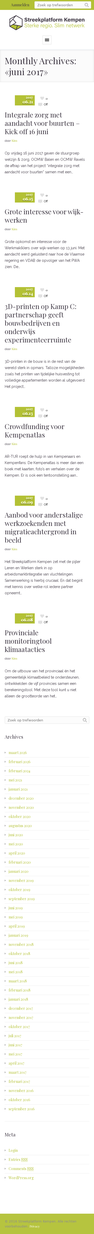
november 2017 (21, 1017)
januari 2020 (18, 871)
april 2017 (16, 1063)
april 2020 (17, 853)
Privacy (35, 1226)
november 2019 (21, 880)
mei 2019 (16, 917)
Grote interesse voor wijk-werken (44, 215)
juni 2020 (16, 834)
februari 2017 (19, 1081)
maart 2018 (18, 980)
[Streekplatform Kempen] (47, 22)
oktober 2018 (19, 953)
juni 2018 (16, 962)
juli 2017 (15, 1035)
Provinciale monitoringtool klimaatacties (28, 641)
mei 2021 (15, 780)
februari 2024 (19, 770)
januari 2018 (18, 999)
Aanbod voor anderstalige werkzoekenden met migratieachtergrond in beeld (44, 527)
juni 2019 (16, 907)
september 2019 (22, 898)
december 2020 (21, 798)
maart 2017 (17, 1072)
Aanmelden (20, 4)
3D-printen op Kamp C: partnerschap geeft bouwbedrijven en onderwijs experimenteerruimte (41, 323)
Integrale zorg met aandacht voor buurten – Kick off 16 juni (42, 123)
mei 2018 (16, 971)
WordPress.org (21, 1177)
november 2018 (21, 944)
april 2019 (17, 926)
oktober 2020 (20, 816)
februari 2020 (20, 862)
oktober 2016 (19, 1099)
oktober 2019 (19, 889)
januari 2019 (18, 935)
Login (13, 1150)
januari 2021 (18, 789)
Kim (14, 140)
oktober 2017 (19, 1026)
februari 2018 (20, 990)
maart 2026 (18, 752)
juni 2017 (15, 1044)
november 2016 (21, 1090)
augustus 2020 (20, 825)
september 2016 (22, 1108)
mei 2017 (15, 1054)
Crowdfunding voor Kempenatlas (34, 430)
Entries (18, 1159)
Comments (21, 1168)
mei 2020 (16, 843)
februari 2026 (20, 761)
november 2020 (21, 807)
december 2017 (21, 1008)
